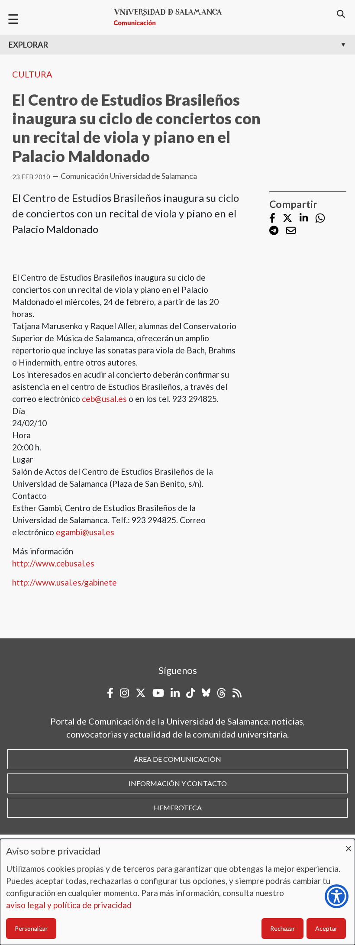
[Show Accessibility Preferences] (337, 896)
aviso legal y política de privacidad (69, 905)
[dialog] (177, 892)
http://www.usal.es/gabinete (64, 582)
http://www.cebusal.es (53, 563)
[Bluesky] (206, 693)
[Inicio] (171, 17)
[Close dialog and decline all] (348, 844)
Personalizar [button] (31, 928)
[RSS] (237, 693)
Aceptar (326, 928)
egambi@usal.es (85, 532)
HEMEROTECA (178, 807)
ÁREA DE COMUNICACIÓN (177, 759)
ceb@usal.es (104, 399)
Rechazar (282, 928)
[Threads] (221, 693)
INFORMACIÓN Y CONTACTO (178, 783)
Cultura (32, 74)
